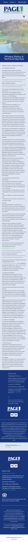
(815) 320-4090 (22, 2)
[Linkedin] (16, 415)
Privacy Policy (17, 392)
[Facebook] (12, 415)
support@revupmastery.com (10, 436)
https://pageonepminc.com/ (16, 90)
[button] (13, 2)
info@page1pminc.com (8, 248)
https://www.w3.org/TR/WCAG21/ (10, 429)
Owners (5, 2)
